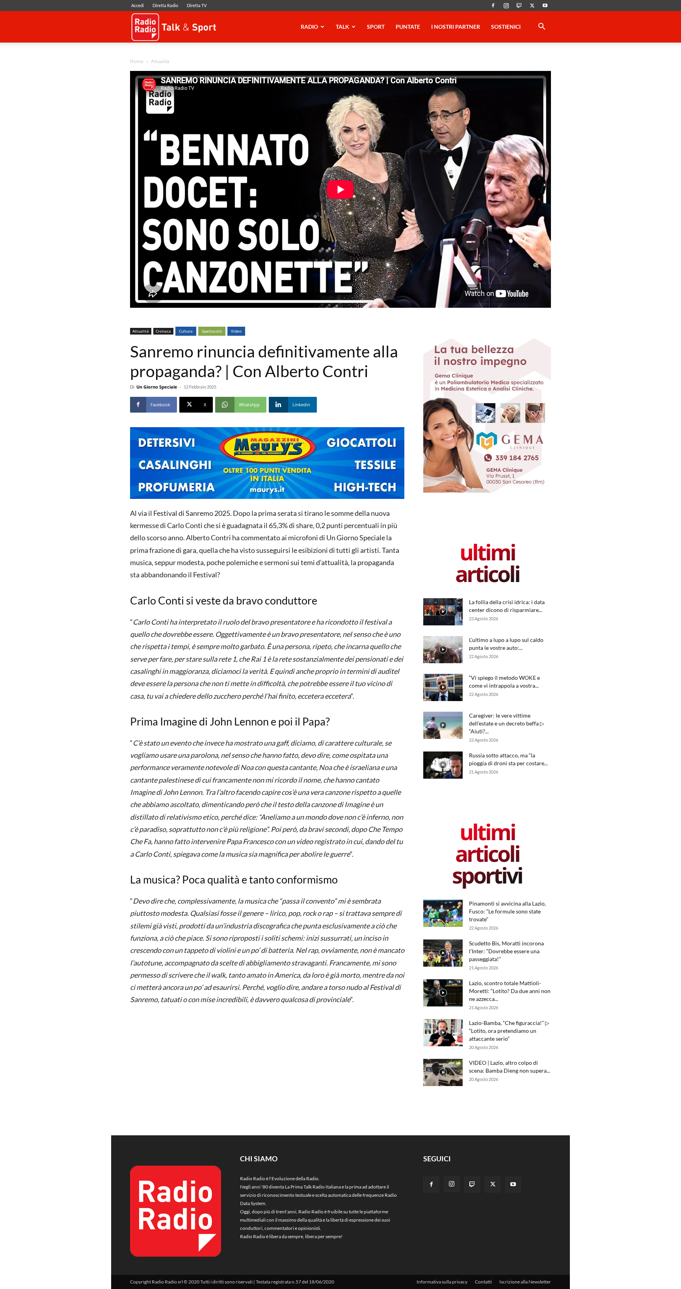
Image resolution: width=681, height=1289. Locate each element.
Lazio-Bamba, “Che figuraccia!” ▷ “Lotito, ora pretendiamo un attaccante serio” (509, 1030)
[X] (532, 5)
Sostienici (506, 26)
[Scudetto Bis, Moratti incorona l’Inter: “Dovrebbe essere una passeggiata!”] (443, 953)
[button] (541, 27)
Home (136, 61)
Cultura (186, 331)
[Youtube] (545, 5)
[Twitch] (519, 5)
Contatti (483, 1282)
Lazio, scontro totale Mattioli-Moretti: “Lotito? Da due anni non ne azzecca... (510, 991)
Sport (376, 26)
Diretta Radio (165, 5)
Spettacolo (212, 331)
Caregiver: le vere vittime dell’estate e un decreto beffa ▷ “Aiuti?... (506, 723)
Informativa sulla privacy (442, 1282)
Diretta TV (197, 5)
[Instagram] (506, 5)
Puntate (408, 26)
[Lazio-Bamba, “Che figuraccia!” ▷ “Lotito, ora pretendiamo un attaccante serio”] (443, 1032)
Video (236, 331)
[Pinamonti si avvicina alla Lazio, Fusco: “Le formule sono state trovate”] (443, 913)
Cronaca (163, 331)
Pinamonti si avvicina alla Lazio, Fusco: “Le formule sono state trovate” (507, 911)
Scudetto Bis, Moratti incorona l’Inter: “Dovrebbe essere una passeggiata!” (506, 951)
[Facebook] (493, 5)
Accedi (137, 5)
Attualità (140, 331)
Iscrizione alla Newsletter (525, 1282)
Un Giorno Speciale (156, 387)
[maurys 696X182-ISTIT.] (267, 463)
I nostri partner (455, 26)
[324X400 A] (487, 490)
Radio (309, 26)
